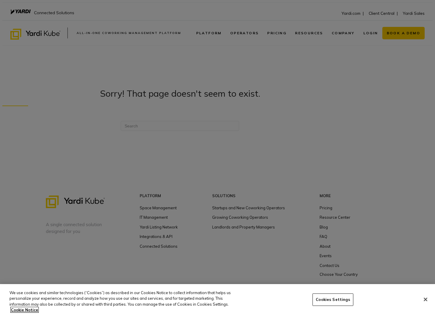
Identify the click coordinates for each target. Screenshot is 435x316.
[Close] (425, 299)
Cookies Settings (333, 299)
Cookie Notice (24, 309)
